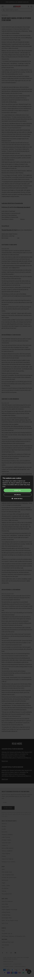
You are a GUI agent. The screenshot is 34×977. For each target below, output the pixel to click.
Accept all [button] (17, 490)
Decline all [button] (17, 494)
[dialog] (17, 488)
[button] (17, 498)
